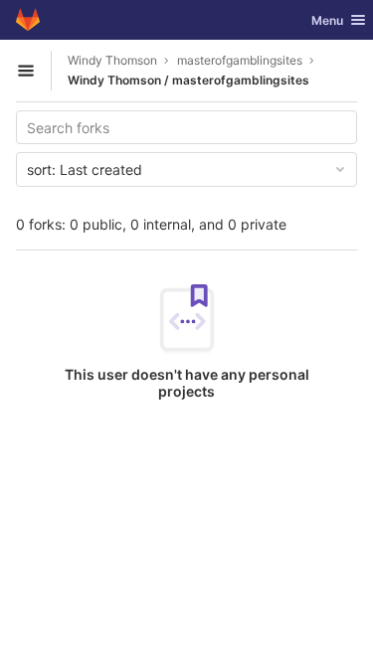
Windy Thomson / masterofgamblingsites (188, 80)
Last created (84, 169)
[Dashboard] (28, 20)
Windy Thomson (112, 60)
